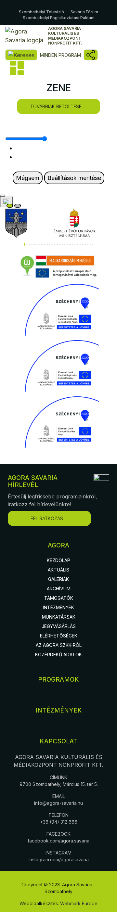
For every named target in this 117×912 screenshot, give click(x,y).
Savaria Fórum (84, 11)
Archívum (59, 588)
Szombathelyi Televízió (41, 11)
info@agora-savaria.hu (58, 803)
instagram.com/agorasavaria (59, 859)
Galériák (58, 579)
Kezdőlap (58, 560)
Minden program (60, 55)
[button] (24, 244)
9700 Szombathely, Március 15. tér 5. (59, 784)
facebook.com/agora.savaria (58, 840)
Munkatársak (58, 617)
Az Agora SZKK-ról (59, 645)
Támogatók (58, 598)
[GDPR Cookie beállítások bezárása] (2, 196)
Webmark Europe (79, 903)
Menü (16, 67)
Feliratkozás (47, 518)
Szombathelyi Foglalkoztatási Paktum (59, 17)
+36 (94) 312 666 (58, 822)
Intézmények (58, 607)
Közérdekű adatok (58, 654)
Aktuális (58, 569)
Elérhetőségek (58, 635)
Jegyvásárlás (59, 626)
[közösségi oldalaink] (91, 55)
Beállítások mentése (74, 177)
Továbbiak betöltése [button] (56, 106)
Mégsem (27, 177)
